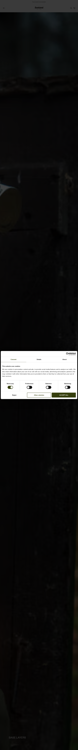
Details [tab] (39, 359)
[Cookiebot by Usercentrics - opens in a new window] (67, 353)
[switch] (29, 387)
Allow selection (39, 395)
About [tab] (64, 359)
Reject (14, 395)
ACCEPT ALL (63, 395)
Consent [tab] (13, 359)
